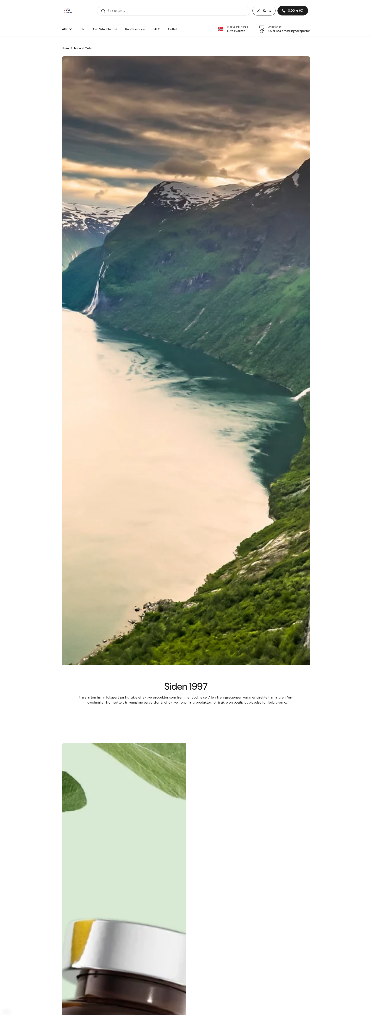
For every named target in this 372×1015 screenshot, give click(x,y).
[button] (292, 10)
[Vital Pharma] (68, 10)
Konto (267, 11)
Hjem (65, 48)
